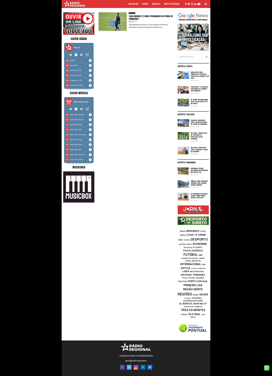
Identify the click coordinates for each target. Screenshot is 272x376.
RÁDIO (145, 4)
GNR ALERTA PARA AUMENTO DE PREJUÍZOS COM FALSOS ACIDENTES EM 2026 (200, 75)
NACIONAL (186, 274)
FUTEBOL (190, 255)
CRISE (180, 240)
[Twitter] (189, 4)
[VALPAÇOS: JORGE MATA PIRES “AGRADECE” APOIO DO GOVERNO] (183, 150)
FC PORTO (197, 247)
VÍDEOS (193, 317)
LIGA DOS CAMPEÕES (198, 268)
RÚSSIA (195, 295)
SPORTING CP (199, 303)
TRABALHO (198, 307)
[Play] (76, 55)
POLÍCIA (185, 278)
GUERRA (188, 261)
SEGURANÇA (197, 298)
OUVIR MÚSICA (79, 93)
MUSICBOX (78, 167)
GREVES (202, 258)
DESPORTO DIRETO (185, 244)
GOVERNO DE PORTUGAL (189, 258)
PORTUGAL (202, 281)
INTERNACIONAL (190, 264)
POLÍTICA (182, 281)
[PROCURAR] (206, 57)
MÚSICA (156, 4)
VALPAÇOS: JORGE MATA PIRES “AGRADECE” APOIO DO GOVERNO (199, 149)
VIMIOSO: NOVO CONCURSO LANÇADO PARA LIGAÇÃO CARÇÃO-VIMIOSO (199, 183)
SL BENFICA (185, 303)
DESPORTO (132, 13)
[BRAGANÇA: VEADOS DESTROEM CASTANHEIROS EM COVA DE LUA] (183, 171)
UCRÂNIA (184, 314)
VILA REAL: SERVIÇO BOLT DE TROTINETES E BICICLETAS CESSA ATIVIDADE (199, 136)
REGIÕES (185, 294)
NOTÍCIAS (133, 4)
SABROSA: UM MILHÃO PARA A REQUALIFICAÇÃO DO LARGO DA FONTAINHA (199, 122)
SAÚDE (203, 294)
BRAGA (182, 231)
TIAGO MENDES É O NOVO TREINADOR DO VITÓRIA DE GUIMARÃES (151, 17)
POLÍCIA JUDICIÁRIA (196, 278)
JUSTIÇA (185, 268)
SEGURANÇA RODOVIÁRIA (193, 301)
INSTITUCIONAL (172, 4)
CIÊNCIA (183, 235)
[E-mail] (199, 4)
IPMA (204, 265)
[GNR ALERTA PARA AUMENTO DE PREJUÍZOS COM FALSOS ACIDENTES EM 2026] (183, 75)
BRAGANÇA (192, 230)
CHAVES (203, 231)
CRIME (202, 234)
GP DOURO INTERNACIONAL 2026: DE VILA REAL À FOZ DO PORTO (199, 101)
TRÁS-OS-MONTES (193, 310)
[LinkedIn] (196, 4)
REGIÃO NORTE (193, 289)
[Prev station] (81, 55)
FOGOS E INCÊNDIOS (193, 250)
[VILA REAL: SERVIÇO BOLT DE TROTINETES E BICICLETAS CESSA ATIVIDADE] (183, 136)
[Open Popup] (87, 55)
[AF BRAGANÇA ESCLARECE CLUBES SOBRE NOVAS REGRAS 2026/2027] (183, 196)
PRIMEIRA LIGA (192, 285)
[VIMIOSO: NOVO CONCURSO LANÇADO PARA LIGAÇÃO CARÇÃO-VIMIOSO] (183, 184)
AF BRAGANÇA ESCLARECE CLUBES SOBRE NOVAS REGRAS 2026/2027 (199, 196)
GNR (200, 255)
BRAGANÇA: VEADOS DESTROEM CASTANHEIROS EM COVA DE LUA (199, 170)
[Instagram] (192, 4)
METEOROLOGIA (197, 271)
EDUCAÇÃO (188, 248)
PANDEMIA (199, 274)
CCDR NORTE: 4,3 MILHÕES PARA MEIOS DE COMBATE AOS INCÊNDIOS (199, 89)
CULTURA (187, 240)
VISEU (203, 314)
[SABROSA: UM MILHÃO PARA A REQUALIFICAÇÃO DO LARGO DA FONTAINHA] (183, 123)
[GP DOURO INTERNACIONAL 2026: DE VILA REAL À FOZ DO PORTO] (183, 102)
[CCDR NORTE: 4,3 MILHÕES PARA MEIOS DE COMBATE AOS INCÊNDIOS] (183, 90)
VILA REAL (194, 314)
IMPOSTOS (196, 261)
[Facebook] (186, 4)
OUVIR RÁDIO (79, 38)
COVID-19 (191, 235)
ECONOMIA (200, 244)
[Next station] (70, 55)
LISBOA (185, 271)
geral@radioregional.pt (136, 360)
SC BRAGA (187, 298)
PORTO (192, 281)
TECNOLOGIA (189, 307)
